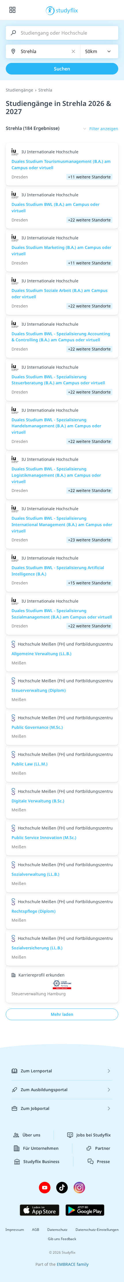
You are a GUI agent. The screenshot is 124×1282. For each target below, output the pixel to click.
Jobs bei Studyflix (93, 1135)
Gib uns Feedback (62, 1238)
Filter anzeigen (103, 128)
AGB (35, 1229)
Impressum (14, 1229)
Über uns (31, 1135)
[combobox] (99, 51)
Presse (103, 1161)
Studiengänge (19, 90)
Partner (102, 1148)
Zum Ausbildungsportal (44, 1089)
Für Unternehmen (41, 1148)
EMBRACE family (73, 1264)
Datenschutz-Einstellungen (97, 1229)
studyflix (67, 10)
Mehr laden (62, 1014)
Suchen (62, 69)
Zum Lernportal (36, 1071)
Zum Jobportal (35, 1108)
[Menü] (12, 10)
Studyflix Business (41, 1161)
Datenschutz (57, 1229)
